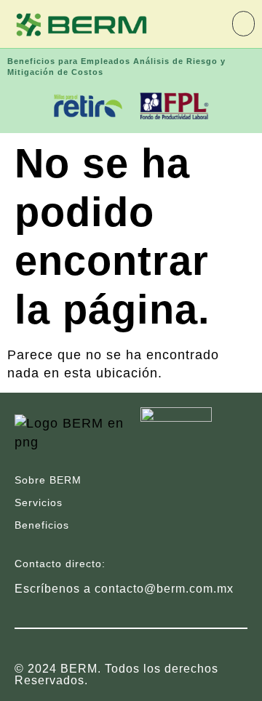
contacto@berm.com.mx (164, 588)
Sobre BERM (48, 480)
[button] (243, 23)
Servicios (39, 502)
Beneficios (42, 525)
